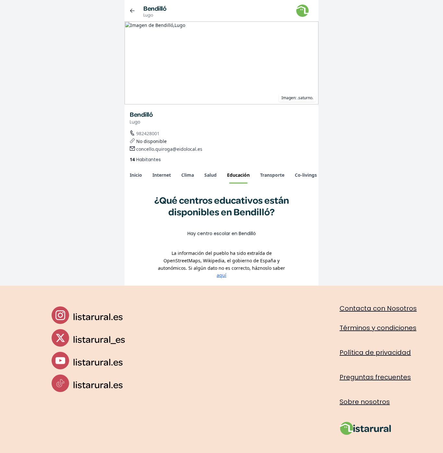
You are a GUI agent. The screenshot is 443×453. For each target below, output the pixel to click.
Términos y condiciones (378, 327)
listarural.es (98, 316)
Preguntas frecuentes (375, 377)
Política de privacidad (375, 352)
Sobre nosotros (365, 401)
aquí (221, 275)
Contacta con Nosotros (378, 308)
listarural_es (99, 339)
